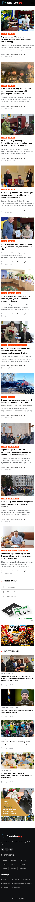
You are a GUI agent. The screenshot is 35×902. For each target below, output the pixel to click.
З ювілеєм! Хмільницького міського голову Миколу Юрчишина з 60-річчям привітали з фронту (16, 91)
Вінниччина (12, 550)
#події (4, 864)
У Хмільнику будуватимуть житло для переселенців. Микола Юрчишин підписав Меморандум (17, 195)
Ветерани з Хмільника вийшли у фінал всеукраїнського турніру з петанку (15, 743)
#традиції (13, 860)
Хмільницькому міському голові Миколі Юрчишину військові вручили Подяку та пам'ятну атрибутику (16, 143)
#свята (5, 860)
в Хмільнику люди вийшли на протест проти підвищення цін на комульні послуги (17, 504)
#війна (5, 868)
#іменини (23, 860)
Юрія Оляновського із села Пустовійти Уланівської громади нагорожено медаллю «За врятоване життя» (17, 678)
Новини (4, 33)
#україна (13, 864)
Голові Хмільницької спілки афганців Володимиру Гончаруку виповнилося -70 (16, 247)
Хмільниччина (13, 345)
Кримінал (6, 887)
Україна (27, 879)
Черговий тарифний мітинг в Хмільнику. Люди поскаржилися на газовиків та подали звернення (16, 452)
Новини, (3, 673)
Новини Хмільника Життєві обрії (16, 54)
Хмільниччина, (10, 707)
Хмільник (12, 33)
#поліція (13, 868)
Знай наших (9, 673)
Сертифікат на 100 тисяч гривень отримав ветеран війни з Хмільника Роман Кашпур (16, 39)
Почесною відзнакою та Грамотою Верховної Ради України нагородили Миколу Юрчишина (16, 556)
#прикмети (23, 868)
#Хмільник (22, 864)
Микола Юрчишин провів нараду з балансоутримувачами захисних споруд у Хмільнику (15, 298)
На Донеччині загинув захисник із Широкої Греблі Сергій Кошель (17, 711)
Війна (18, 293)
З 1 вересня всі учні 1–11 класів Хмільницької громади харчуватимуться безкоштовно (16, 776)
